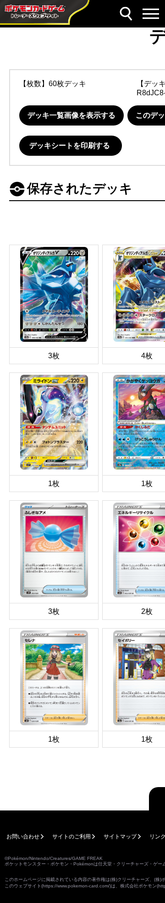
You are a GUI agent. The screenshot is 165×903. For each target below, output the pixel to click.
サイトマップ (120, 836)
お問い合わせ (22, 836)
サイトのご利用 (71, 836)
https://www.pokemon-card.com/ (76, 885)
